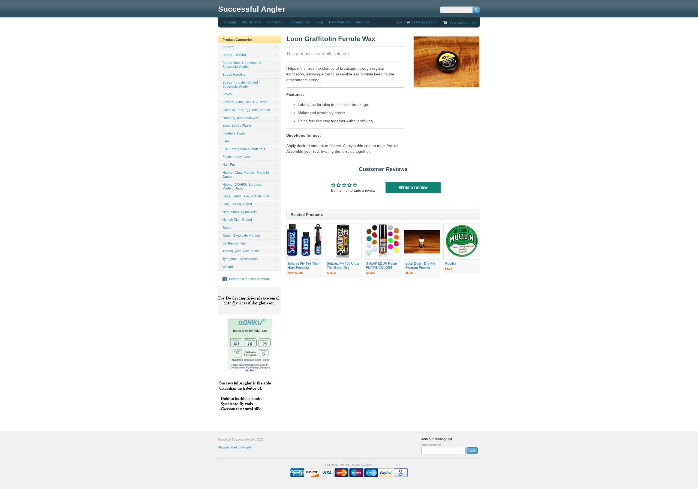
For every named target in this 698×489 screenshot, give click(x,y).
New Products (339, 22)
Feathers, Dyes (233, 133)
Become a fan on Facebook (249, 279)
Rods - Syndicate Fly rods (241, 235)
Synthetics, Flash (235, 243)
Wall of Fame (251, 22)
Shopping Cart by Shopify (235, 447)
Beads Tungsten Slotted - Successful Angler (241, 84)
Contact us (275, 22)
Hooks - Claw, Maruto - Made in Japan (245, 175)
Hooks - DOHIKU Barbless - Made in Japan (242, 187)
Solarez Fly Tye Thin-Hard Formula (304, 266)
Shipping (229, 22)
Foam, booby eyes (236, 157)
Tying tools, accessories (240, 259)
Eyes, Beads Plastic (237, 125)
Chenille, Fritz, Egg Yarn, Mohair (246, 110)
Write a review (413, 187)
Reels (226, 228)
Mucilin (450, 263)
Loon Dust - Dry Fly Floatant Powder (420, 266)
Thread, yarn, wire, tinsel (240, 251)
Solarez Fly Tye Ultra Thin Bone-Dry (343, 266)
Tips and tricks (299, 22)
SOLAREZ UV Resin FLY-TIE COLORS (381, 266)
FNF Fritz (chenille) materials (243, 149)
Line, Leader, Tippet (237, 204)
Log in (401, 22)
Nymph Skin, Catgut (237, 220)
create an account (424, 22)
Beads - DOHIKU (235, 55)
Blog (319, 22)
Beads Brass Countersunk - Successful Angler (242, 65)
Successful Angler (251, 9)
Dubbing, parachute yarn (240, 118)
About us (362, 22)
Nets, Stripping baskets (239, 212)
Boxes (227, 94)
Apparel (228, 47)
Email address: (431, 445)
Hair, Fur (228, 165)
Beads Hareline (234, 75)
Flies (226, 141)
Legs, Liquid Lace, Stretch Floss (246, 196)
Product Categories (237, 40)
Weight (227, 267)
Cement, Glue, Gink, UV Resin (244, 102)
